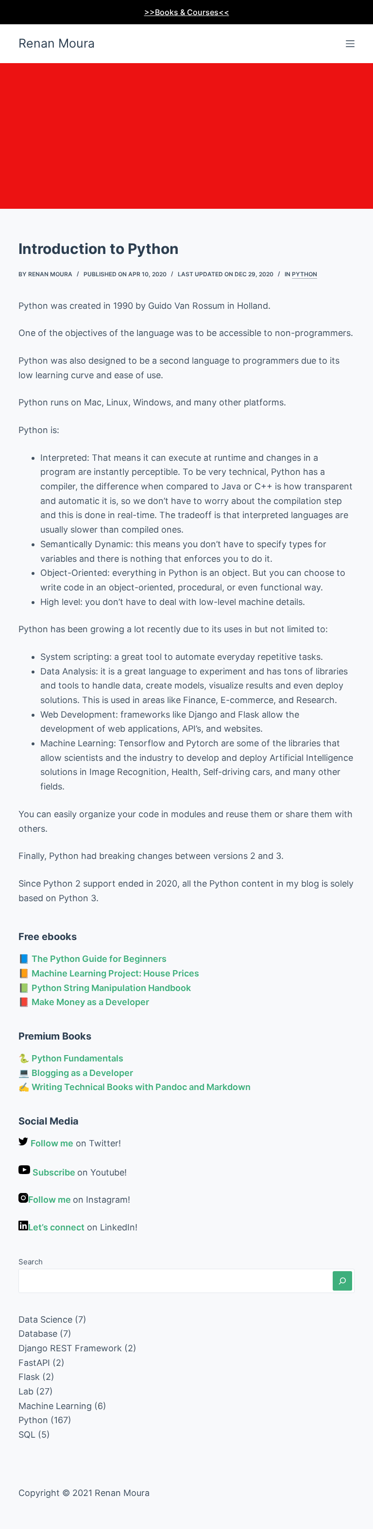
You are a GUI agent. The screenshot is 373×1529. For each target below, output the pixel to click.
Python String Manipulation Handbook (111, 988)
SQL (26, 1434)
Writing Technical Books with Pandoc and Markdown (141, 1087)
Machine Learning (55, 1406)
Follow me (52, 1143)
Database (37, 1333)
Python (304, 274)
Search (30, 1261)
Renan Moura (56, 43)
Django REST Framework (70, 1348)
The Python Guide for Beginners (99, 959)
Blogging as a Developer (82, 1073)
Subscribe (55, 1172)
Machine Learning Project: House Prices (115, 973)
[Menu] (350, 43)
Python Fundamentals (77, 1058)
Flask (29, 1377)
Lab (26, 1391)
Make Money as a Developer (90, 1002)
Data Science (45, 1319)
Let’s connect (56, 1227)
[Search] (342, 1281)
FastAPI (34, 1363)
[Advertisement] (186, 136)
